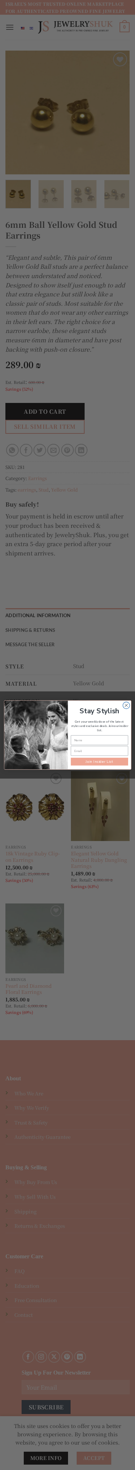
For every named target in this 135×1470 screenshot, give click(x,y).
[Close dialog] (126, 705)
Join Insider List (99, 761)
